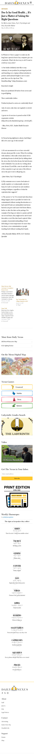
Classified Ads (5, 728)
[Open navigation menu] (31, 2)
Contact (4, 717)
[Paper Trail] (8, 314)
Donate (3, 737)
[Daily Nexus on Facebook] (2, 693)
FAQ (2, 709)
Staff (2, 702)
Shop (2, 740)
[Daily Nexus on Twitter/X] (5, 693)
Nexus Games (7, 381)
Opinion (4, 9)
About (3, 698)
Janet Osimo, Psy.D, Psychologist (17, 23)
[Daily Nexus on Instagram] (8, 693)
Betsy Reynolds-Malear (8, 26)
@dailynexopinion (8, 517)
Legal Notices (5, 712)
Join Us (3, 706)
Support (4, 733)
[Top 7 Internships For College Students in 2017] (22, 292)
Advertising (4, 721)
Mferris (5, 23)
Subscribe (17, 478)
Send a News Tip (6, 725)
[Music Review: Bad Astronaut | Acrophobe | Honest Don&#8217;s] (8, 294)
